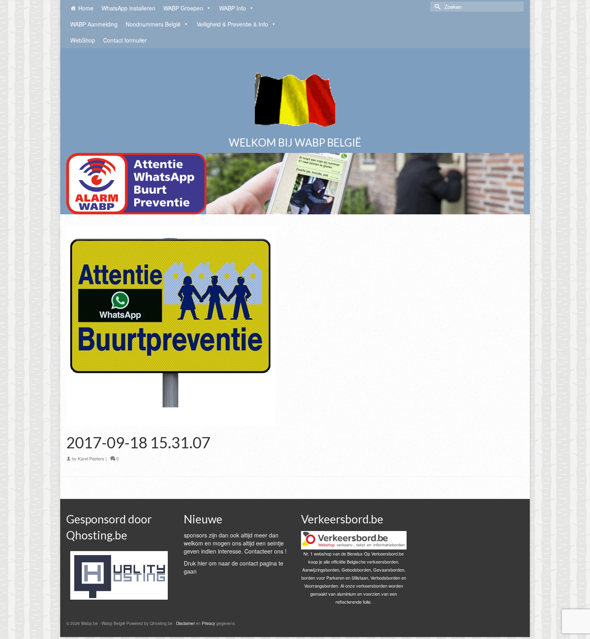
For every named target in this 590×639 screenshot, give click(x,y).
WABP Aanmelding (94, 24)
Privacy (208, 623)
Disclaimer (185, 623)
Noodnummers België (153, 24)
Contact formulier (125, 40)
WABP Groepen (183, 8)
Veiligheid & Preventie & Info (232, 24)
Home (86, 8)
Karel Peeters (91, 458)
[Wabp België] (295, 96)
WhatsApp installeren (128, 8)
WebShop (82, 40)
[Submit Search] (436, 7)
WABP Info (232, 8)
